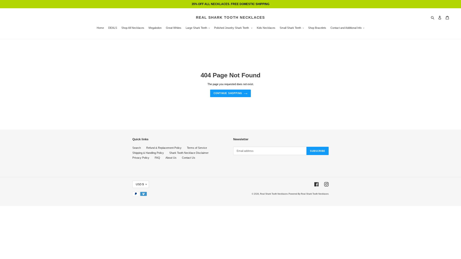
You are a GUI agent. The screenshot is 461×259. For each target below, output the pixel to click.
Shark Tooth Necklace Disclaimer (189, 152)
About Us (170, 157)
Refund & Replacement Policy (164, 147)
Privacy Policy (140, 157)
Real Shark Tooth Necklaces (230, 17)
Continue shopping (228, 93)
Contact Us (188, 157)
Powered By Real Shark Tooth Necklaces (308, 194)
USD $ (140, 184)
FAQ (157, 157)
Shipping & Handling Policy (148, 152)
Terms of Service (197, 147)
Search (136, 147)
